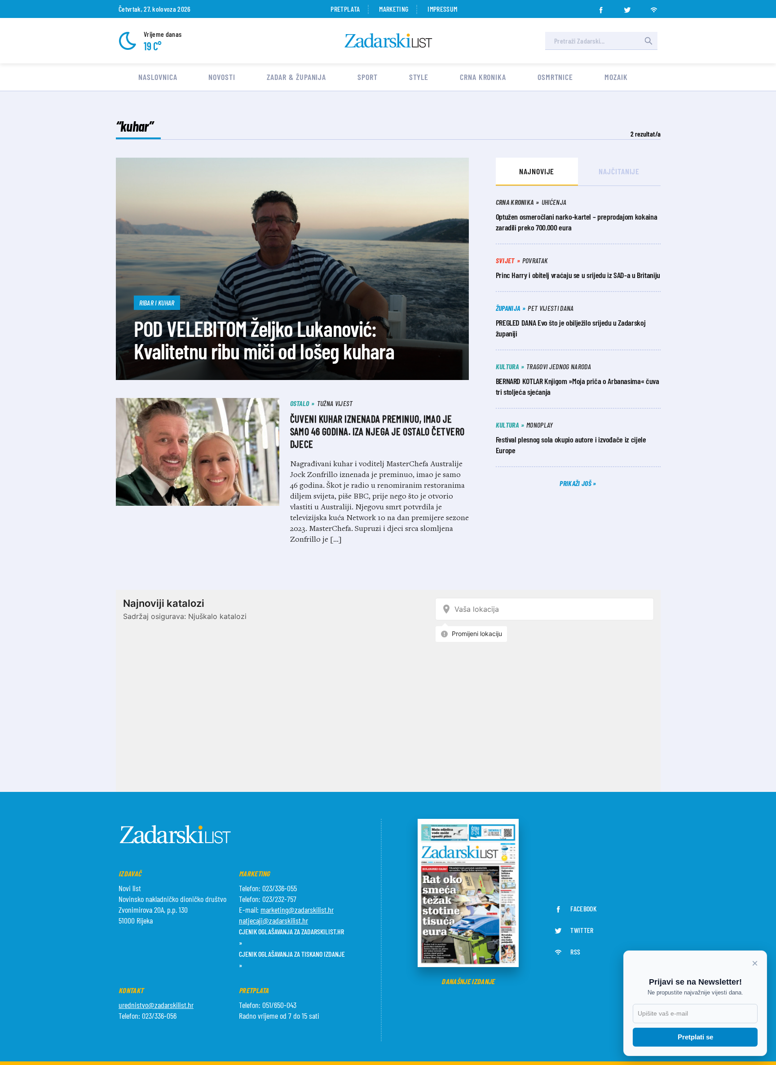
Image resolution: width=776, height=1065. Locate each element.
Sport (367, 77)
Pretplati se (695, 1037)
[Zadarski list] (388, 40)
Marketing (393, 8)
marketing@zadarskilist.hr (297, 910)
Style (419, 77)
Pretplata (345, 8)
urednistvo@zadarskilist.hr (156, 1005)
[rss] (653, 7)
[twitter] (627, 7)
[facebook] (600, 7)
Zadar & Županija (296, 77)
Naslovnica (157, 77)
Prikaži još (576, 483)
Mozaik (615, 77)
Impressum (442, 8)
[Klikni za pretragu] (648, 41)
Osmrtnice (555, 77)
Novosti (221, 77)
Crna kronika (483, 77)
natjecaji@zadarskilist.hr (273, 920)
